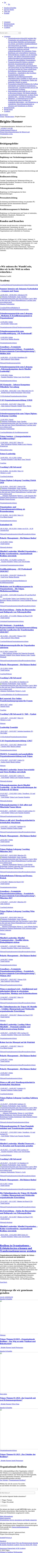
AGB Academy (21, 1548)
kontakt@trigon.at (6, 1538)
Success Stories (9, 9)
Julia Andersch (5, 359)
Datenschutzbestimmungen (20, 1527)
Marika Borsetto (14, 339)
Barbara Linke (25, 655)
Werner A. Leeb (5, 473)
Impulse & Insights (10, 8)
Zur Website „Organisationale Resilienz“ (13, 1480)
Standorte (3, 1541)
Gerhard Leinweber (14, 866)
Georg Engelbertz (25, 600)
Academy (7, 27)
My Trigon (33, 1545)
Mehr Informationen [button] (6, 1516)
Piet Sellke (3, 733)
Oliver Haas (26, 392)
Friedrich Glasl (24, 598)
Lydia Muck (17, 459)
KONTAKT (4, 115)
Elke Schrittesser (6, 444)
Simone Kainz (5, 706)
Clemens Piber (5, 746)
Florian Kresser (10, 499)
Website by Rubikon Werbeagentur (11, 1552)
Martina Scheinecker (13, 600)
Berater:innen (8, 25)
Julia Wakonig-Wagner (29, 1117)
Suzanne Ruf (32, 496)
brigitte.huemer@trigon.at (8, 130)
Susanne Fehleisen (7, 828)
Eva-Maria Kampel (6, 517)
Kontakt (6, 13)
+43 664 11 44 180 (6, 128)
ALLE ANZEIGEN (6, 1297)
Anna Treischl (26, 459)
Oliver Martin (15, 359)
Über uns (7, 11)
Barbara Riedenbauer (7, 868)
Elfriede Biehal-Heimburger (9, 497)
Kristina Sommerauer (15, 1117)
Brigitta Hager (5, 392)
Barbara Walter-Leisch (19, 444)
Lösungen (7, 22)
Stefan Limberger (5, 930)
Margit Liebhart (16, 746)
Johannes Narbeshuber (7, 304)
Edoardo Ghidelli (16, 406)
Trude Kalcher (5, 544)
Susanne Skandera (7, 377)
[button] (5, 2)
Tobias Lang (13, 324)
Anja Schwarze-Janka (28, 866)
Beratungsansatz (9, 24)
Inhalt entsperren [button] (5, 1518)
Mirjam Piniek (18, 868)
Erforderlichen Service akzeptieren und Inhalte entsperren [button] (18, 1520)
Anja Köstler (5, 324)
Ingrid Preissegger (16, 392)
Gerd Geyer (4, 339)
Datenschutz (11, 1548)
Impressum (3, 1548)
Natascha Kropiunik (27, 653)
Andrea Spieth (5, 762)
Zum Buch (3, 1282)
